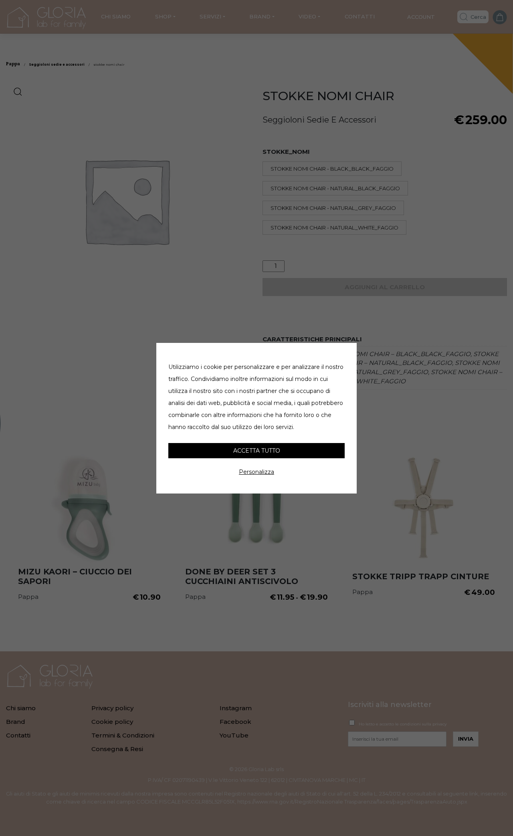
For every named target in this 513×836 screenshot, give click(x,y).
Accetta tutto (256, 450)
